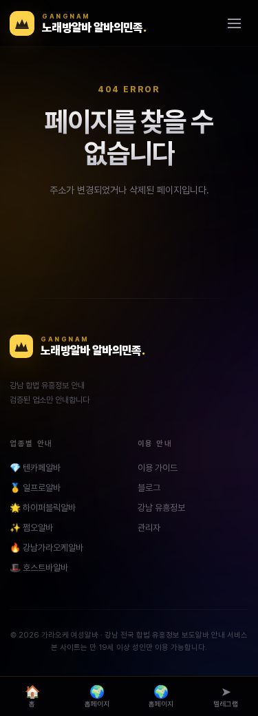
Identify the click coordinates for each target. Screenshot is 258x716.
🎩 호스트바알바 (39, 567)
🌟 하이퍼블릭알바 (43, 508)
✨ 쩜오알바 (31, 528)
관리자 (149, 528)
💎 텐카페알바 (35, 468)
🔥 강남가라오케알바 (46, 548)
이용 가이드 (158, 468)
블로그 (149, 488)
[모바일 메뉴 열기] (233, 23)
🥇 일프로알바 (35, 488)
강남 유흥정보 (161, 508)
